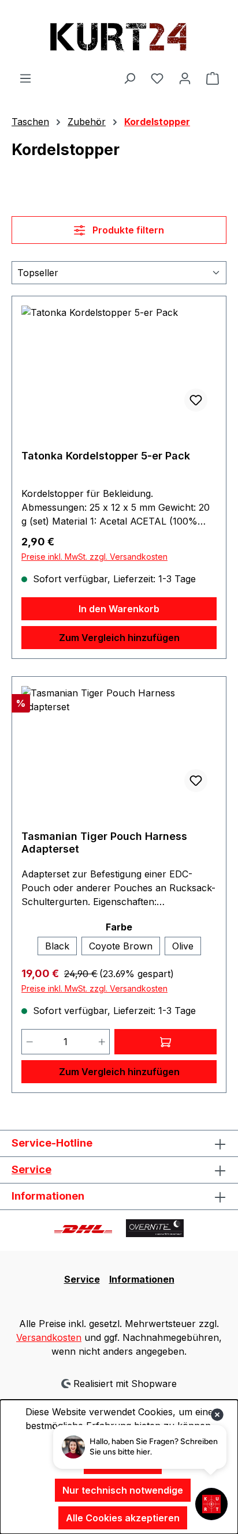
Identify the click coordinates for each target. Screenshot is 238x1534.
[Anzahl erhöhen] (102, 1041)
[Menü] (25, 77)
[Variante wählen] (165, 1041)
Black (57, 946)
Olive (183, 946)
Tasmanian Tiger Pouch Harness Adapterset (104, 842)
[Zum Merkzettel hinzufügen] (195, 400)
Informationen (141, 1279)
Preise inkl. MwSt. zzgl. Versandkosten (94, 556)
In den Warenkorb (119, 609)
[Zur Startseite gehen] (119, 35)
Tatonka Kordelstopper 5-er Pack (105, 456)
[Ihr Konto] (185, 77)
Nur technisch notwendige (122, 1490)
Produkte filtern (127, 230)
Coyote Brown (121, 946)
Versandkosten (48, 1337)
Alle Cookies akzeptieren (123, 1518)
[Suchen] (129, 77)
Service (31, 1169)
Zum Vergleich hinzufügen (119, 637)
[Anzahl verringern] (29, 1041)
